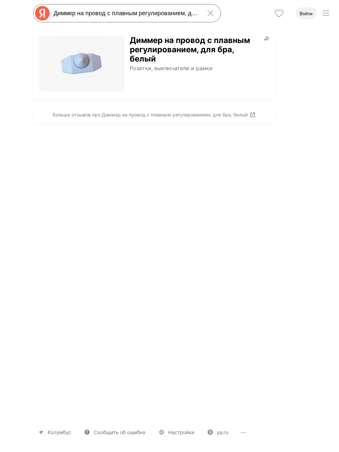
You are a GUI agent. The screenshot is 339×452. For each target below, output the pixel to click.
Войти (306, 13)
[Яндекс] (42, 13)
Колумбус (59, 432)
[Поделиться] (266, 38)
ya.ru (222, 432)
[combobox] (126, 13)
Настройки (181, 432)
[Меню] (325, 13)
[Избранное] (279, 13)
